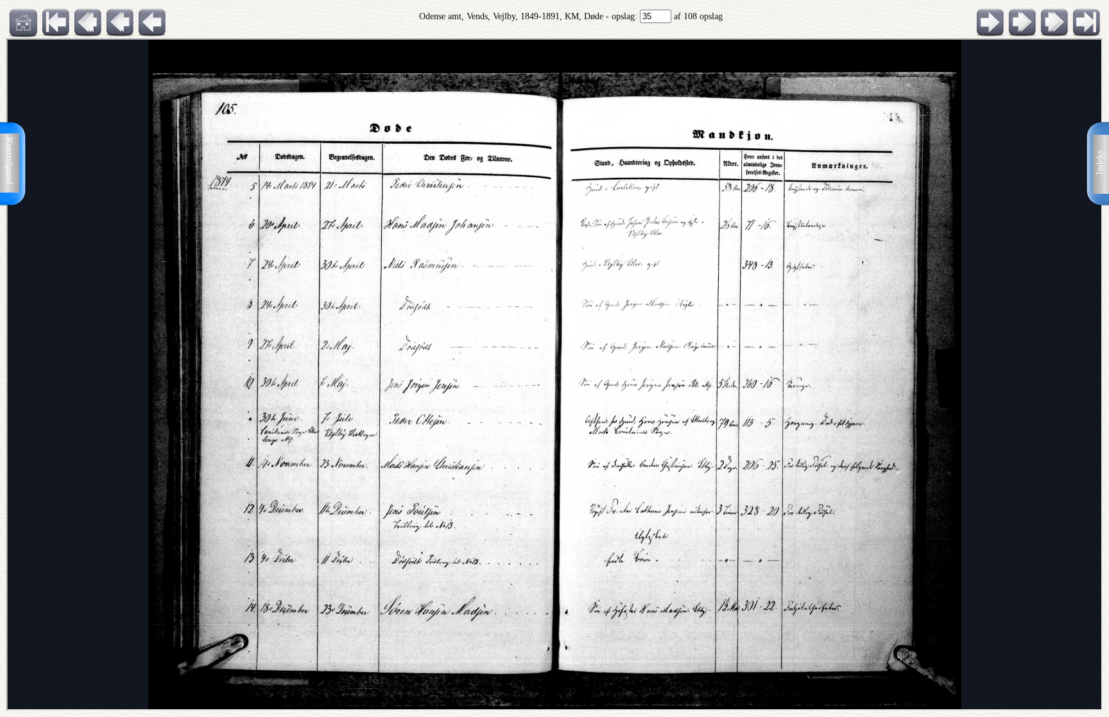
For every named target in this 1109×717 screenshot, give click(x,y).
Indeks (1100, 163)
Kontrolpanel (9, 161)
